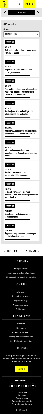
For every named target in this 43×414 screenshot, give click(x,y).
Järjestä (6, 29)
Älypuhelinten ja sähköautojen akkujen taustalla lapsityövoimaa (20, 235)
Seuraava (38, 12)
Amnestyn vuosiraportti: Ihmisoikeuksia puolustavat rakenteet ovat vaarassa (21, 132)
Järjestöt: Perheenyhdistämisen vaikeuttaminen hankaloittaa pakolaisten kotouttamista (21, 195)
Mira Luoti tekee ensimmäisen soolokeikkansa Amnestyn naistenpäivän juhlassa (21, 153)
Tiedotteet (21, 13)
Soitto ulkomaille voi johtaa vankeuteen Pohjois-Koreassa (20, 51)
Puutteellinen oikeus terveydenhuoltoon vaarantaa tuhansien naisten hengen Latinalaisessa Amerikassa (21, 92)
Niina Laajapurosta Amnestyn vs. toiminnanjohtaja (18, 215)
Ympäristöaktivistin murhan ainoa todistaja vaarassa (18, 71)
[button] (39, 4)
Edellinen (5, 12)
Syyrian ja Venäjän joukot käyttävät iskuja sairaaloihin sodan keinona (19, 112)
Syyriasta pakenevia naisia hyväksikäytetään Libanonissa (17, 173)
